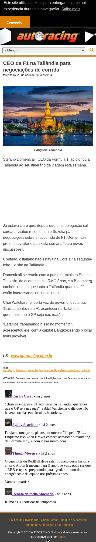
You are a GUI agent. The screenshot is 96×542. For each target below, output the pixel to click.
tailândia (85, 370)
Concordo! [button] (15, 22)
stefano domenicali (68, 370)
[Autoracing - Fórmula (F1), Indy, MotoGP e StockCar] (48, 36)
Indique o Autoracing (74, 520)
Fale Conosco (64, 525)
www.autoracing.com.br (31, 356)
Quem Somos (49, 520)
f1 (14, 370)
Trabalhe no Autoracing (38, 525)
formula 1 (21, 370)
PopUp (62, 536)
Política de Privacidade (23, 520)
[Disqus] (48, 446)
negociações (35, 370)
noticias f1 (50, 370)
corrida (7, 370)
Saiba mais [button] (71, 9)
